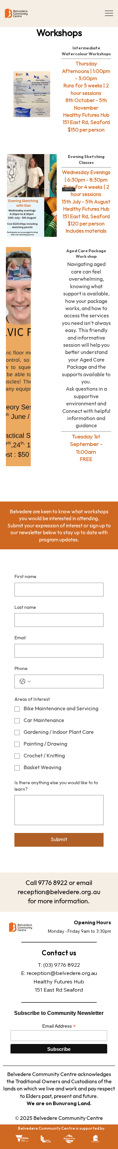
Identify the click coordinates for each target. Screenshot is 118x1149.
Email (20, 637)
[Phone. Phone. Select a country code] (25, 681)
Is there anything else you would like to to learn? (56, 786)
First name (25, 576)
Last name (25, 607)
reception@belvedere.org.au (62, 973)
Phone (21, 668)
